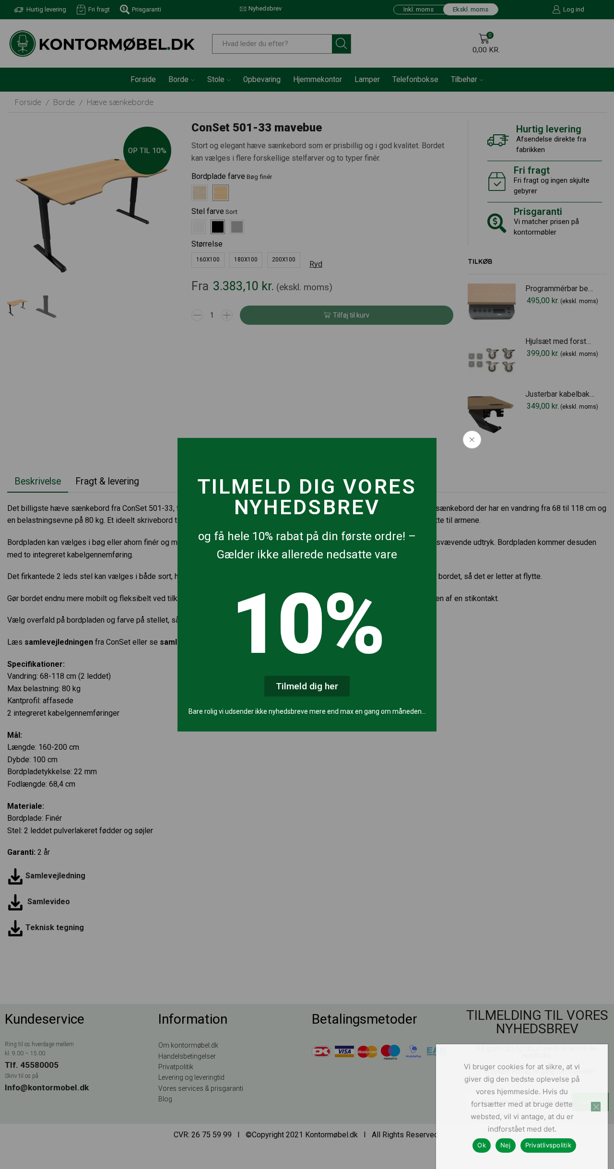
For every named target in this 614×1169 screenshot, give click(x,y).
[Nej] (596, 1106)
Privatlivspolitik (548, 1145)
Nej (505, 1145)
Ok (481, 1145)
